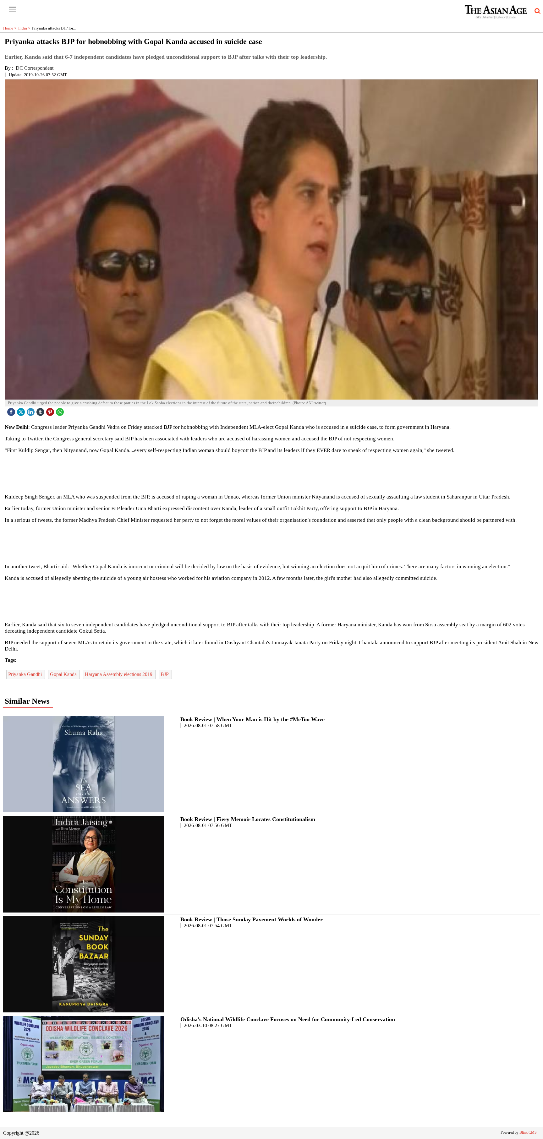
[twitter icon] (22, 410)
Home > (10, 28)
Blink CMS (528, 1132)
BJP (165, 674)
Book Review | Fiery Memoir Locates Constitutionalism (247, 819)
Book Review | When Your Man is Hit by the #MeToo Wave (252, 719)
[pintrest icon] (51, 410)
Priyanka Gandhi (25, 674)
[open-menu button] (12, 9)
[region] (271, 473)
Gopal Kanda (64, 674)
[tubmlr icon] (41, 410)
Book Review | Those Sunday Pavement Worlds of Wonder (251, 919)
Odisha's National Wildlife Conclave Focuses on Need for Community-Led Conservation (287, 1019)
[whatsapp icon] (61, 410)
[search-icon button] (536, 11)
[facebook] (12, 410)
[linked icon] (31, 410)
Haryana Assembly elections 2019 (119, 674)
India (25, 28)
